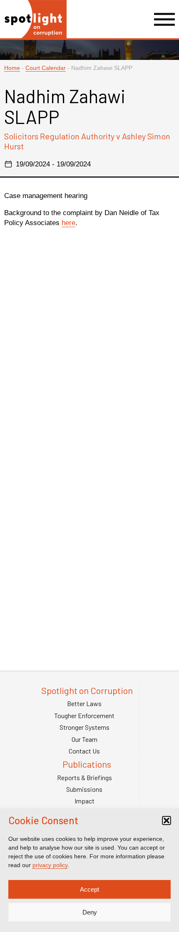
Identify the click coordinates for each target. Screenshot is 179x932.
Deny (89, 912)
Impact (84, 801)
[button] (166, 820)
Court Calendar (45, 68)
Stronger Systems (84, 727)
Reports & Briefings (84, 777)
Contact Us (84, 751)
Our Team (84, 739)
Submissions (84, 789)
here (68, 223)
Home (12, 68)
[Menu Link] (164, 19)
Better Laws (84, 703)
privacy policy (49, 865)
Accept (89, 889)
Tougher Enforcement (84, 715)
